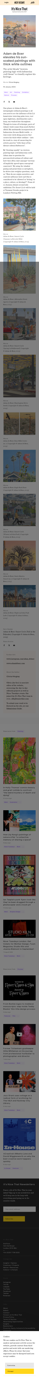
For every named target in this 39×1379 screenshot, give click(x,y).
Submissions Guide (14, 709)
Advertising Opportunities (13, 1321)
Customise (11, 1365)
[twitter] (9, 102)
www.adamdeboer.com (15, 663)
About (5, 1308)
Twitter (6, 1293)
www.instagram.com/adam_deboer (20, 659)
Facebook (7, 1291)
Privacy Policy (8, 1317)
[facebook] (4, 102)
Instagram (7, 1282)
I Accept (10, 1371)
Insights (6, 1324)
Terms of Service (9, 1319)
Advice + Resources (10, 1267)
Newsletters (8, 1326)
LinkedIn (6, 1286)
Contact (6, 1312)
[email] (14, 102)
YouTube (6, 1289)
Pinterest (6, 1295)
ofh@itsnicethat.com (20, 699)
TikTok (5, 1284)
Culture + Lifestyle (10, 1269)
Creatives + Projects (11, 1265)
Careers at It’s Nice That (12, 1315)
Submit (5, 1310)
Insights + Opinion (10, 1263)
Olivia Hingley (14, 82)
